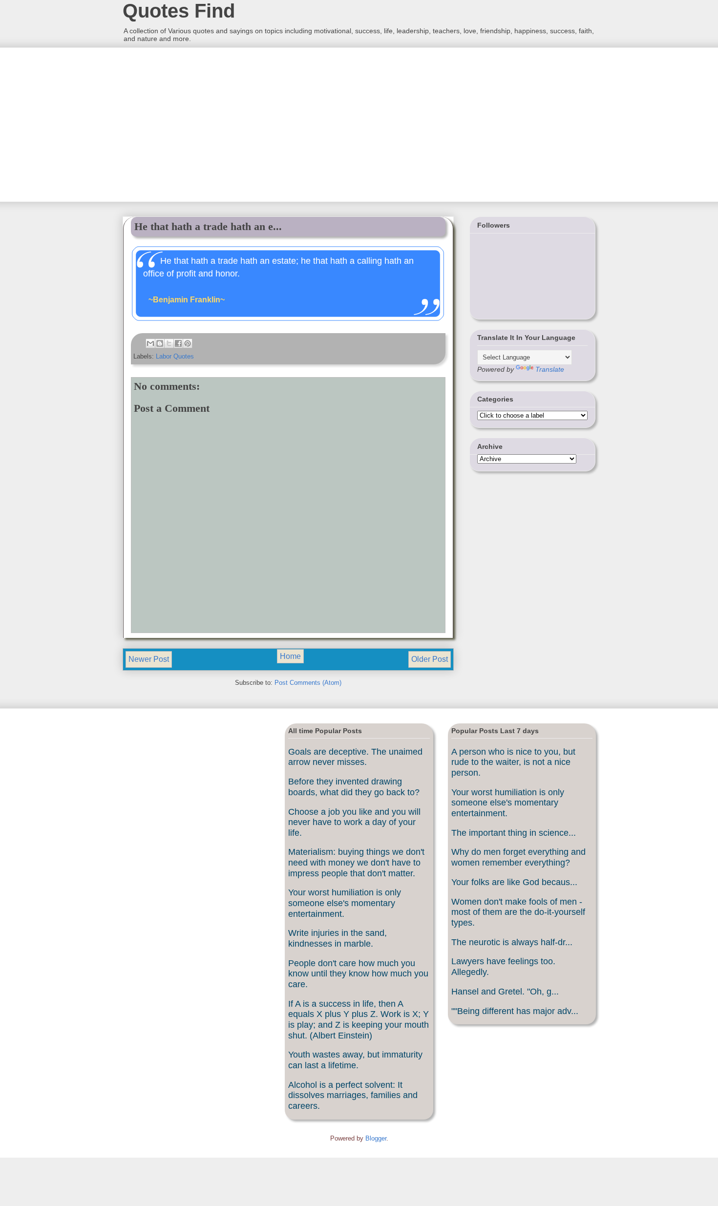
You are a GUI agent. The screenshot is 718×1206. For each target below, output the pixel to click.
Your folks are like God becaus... (514, 882)
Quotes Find (179, 10)
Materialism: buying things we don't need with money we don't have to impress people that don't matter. (356, 862)
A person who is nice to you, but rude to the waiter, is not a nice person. (513, 762)
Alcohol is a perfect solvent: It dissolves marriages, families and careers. (353, 1095)
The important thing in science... (513, 833)
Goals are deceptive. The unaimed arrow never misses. (355, 757)
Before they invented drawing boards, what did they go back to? (354, 787)
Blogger (375, 1138)
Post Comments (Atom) (308, 682)
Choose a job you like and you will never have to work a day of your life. (354, 822)
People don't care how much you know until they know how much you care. (358, 973)
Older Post (429, 659)
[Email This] (150, 343)
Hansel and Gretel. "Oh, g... (505, 991)
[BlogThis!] (160, 343)
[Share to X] (169, 343)
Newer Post (148, 659)
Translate (549, 369)
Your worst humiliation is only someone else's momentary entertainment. (344, 903)
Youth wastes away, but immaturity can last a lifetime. (355, 1060)
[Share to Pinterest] (187, 343)
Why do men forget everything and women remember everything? (518, 857)
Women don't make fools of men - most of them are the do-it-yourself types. (518, 912)
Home (290, 656)
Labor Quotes (175, 356)
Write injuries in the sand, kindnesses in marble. (337, 938)
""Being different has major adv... (514, 1011)
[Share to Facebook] (178, 343)
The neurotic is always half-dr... (511, 942)
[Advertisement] (195, 124)
